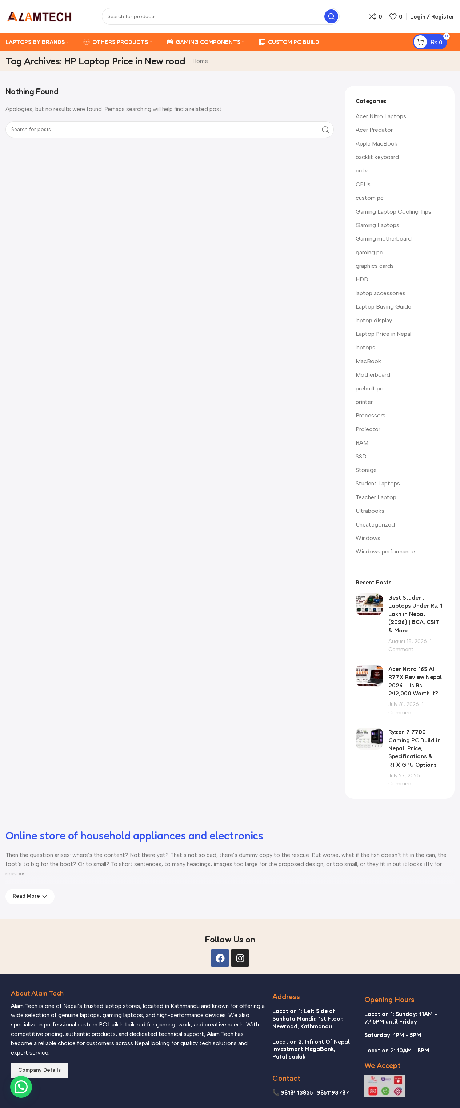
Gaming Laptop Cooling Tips (393, 211)
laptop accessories (380, 293)
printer (364, 401)
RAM (362, 442)
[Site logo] (39, 15)
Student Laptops (378, 483)
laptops (365, 347)
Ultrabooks (370, 510)
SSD (361, 456)
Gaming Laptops (377, 225)
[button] (21, 1087)
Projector (368, 429)
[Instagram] (240, 958)
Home (200, 60)
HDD (362, 279)
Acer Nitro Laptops (381, 116)
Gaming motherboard (384, 238)
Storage (366, 469)
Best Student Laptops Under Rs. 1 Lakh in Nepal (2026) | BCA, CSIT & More (415, 614)
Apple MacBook (376, 143)
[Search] (331, 16)
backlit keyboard (377, 157)
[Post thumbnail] (369, 623)
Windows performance (385, 551)
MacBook (368, 361)
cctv (362, 170)
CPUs (363, 184)
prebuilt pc (369, 388)
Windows (368, 538)
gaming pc (369, 252)
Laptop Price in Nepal (383, 333)
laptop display (374, 320)
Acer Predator (374, 129)
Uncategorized (375, 524)
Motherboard (373, 374)
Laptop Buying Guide (383, 306)
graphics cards (375, 265)
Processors (370, 415)
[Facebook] (220, 958)
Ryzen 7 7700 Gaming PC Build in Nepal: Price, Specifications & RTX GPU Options (414, 748)
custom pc (370, 197)
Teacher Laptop (376, 497)
